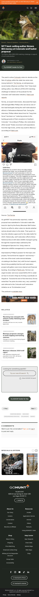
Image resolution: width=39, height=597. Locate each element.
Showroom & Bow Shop (10, 550)
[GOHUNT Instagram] (15, 572)
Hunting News (23, 42)
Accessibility (10, 563)
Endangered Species (11, 416)
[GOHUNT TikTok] (24, 572)
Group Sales (10, 559)
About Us (10, 509)
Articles (29, 519)
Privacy (4, 594)
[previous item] (33, 450)
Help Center (29, 535)
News (33, 416)
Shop (10, 535)
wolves (8, 80)
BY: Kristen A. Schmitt (14, 62)
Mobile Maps (29, 546)
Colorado (17, 77)
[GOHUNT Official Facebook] (11, 572)
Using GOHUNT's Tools (29, 530)
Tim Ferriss (17, 83)
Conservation (10, 519)
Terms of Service (11, 594)
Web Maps (29, 550)
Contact (10, 523)
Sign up (25, 429)
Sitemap (18, 594)
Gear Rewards (29, 539)
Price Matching (10, 546)
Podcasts (29, 527)
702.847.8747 (19, 492)
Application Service (29, 516)
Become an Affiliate (10, 527)
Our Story (10, 512)
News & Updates (12, 42)
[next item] (36, 450)
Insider (29, 512)
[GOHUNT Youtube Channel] (19, 572)
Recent (3, 42)
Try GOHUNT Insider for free (13, 67)
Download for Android (20, 583)
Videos (29, 523)
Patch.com (14, 130)
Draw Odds (28, 542)
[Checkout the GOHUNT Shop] (31, 8)
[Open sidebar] (36, 8)
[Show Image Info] (37, 38)
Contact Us (20, 500)
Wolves (25, 414)
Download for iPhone (20, 578)
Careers (10, 516)
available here (17, 291)
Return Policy (10, 539)
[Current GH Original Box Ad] (12, 464)
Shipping (10, 542)
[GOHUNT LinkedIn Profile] (28, 572)
